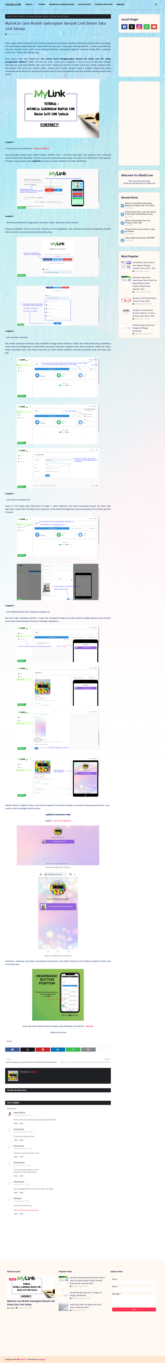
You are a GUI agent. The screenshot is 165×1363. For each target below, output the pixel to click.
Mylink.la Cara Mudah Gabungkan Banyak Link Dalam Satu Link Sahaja (31, 1303)
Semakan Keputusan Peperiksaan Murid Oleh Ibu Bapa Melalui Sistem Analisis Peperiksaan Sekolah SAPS (145, 283)
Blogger (42, 1359)
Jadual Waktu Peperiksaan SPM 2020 (139, 238)
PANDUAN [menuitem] (120, 4)
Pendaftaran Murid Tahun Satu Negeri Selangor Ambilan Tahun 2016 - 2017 (144, 265)
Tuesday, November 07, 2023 (23, 1148)
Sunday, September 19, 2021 (22, 1115)
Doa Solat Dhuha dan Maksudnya (26, 1210)
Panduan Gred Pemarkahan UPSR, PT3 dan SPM (144, 299)
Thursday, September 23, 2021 (23, 1132)
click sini (89, 1026)
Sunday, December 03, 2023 (22, 1165)
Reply (16, 1123)
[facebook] (124, 26)
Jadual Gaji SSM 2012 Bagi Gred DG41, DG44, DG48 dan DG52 (86, 1306)
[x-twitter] (132, 26)
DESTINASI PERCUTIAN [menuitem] (103, 4)
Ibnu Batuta (19, 1162)
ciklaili (33, 1072)
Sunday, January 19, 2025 (21, 1201)
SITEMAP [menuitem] (41, 4)
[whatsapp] (147, 26)
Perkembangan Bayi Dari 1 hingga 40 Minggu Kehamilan (144, 328)
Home (9, 16)
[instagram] (139, 26)
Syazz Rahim (19, 1112)
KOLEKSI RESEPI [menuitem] (84, 4)
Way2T (23, 1359)
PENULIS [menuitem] (28, 4)
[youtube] (154, 26)
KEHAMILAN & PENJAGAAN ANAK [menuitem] (61, 4)
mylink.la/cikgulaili (62, 821)
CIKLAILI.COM (13, 4)
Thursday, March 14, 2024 (22, 1184)
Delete (21, 1123)
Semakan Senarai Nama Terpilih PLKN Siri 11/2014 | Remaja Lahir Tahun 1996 (144, 313)
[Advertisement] (140, 57)
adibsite (17, 1198)
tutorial (15, 16)
